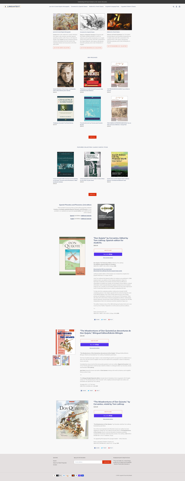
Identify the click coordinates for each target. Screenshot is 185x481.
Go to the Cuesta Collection (61, 47)
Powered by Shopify (128, 475)
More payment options (108, 257)
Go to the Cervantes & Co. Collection (91, 47)
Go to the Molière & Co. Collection (117, 46)
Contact (55, 464)
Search (55, 460)
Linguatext (121, 475)
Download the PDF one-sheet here (102, 269)
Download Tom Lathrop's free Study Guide (108, 270)
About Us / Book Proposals (60, 462)
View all (92, 137)
